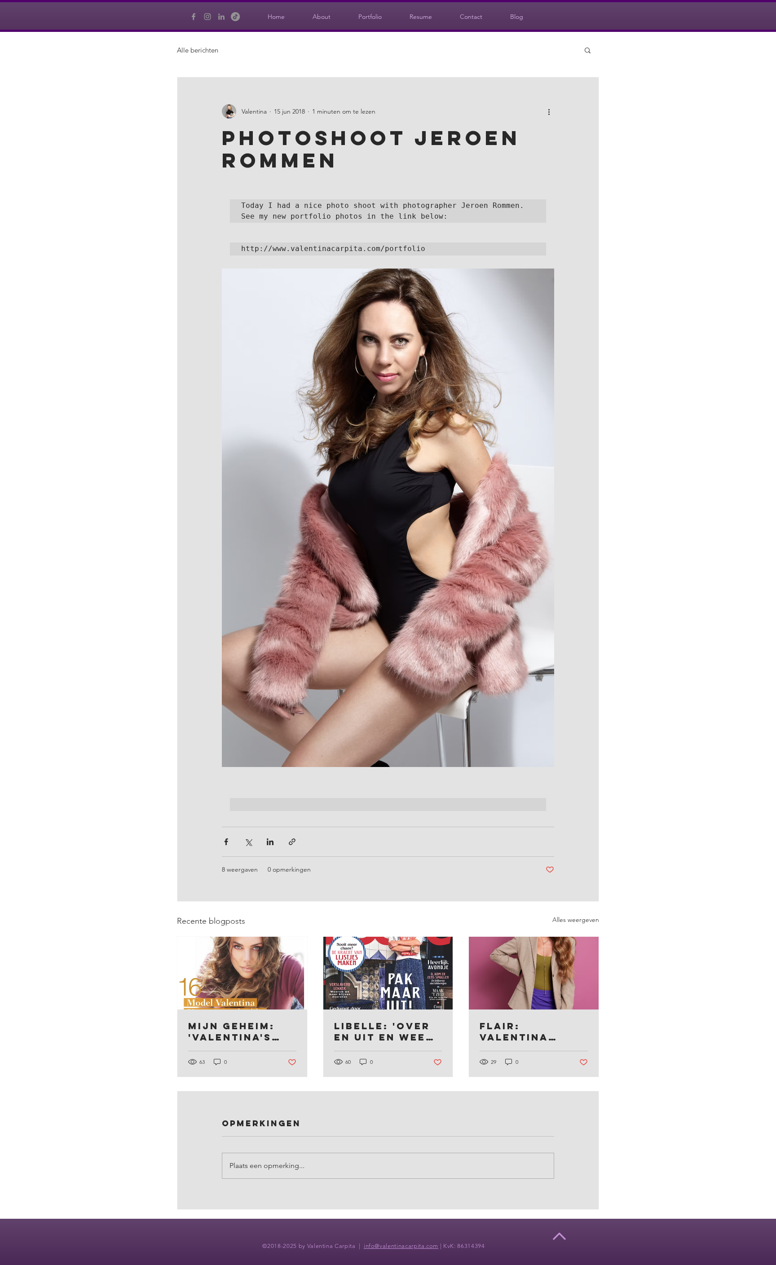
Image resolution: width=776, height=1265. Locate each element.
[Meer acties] (548, 111)
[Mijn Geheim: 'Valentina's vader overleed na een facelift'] (242, 973)
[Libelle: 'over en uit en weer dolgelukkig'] (388, 973)
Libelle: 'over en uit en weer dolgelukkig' (384, 1031)
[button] (587, 49)
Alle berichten (197, 50)
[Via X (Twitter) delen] (248, 841)
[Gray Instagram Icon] (207, 16)
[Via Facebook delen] (226, 841)
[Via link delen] (292, 841)
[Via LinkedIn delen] (270, 841)
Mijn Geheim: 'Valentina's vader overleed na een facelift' (233, 1031)
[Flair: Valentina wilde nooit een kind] (534, 973)
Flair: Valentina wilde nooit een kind (521, 1031)
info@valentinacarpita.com (401, 1246)
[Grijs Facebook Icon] (193, 16)
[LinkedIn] (221, 16)
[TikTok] (235, 16)
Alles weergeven (575, 920)
